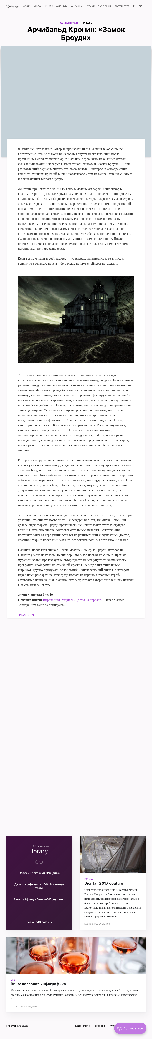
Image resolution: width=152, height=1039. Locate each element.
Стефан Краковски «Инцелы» (39, 873)
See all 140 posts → (39, 922)
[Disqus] (76, 673)
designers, (100, 924)
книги (31, 615)
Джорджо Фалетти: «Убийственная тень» (39, 886)
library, (23, 615)
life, (13, 1007)
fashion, (89, 924)
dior (108, 924)
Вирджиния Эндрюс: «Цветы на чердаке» (73, 599)
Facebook (99, 1025)
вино (35, 1007)
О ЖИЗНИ (76, 6)
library (87, 23)
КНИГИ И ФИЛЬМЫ (56, 6)
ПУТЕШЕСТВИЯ (124, 6)
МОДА (37, 6)
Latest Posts (82, 1025)
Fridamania (12, 1025)
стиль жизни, (24, 1007)
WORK (26, 6)
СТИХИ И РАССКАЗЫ (99, 6)
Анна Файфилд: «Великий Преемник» (39, 899)
